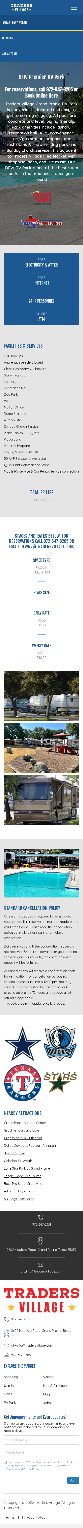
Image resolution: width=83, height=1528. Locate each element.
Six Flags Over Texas (19, 1199)
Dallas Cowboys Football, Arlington (30, 1146)
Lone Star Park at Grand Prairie (27, 1168)
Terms (9, 1517)
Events (9, 1385)
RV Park (10, 1403)
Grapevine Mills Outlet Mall (23, 1138)
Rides (8, 1394)
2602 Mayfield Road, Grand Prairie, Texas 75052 (42, 1250)
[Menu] (73, 7)
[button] (43, 8)
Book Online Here (41, 96)
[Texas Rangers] (23, 1082)
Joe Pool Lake (14, 1153)
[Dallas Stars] (60, 1082)
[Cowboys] (23, 1043)
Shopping (11, 1377)
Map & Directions (55, 1386)
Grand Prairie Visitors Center (25, 1123)
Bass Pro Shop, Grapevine (23, 1184)
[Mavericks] (60, 1043)
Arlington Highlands (18, 1191)
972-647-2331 (41, 1224)
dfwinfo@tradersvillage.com (41, 1271)
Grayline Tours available (21, 1130)
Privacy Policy (31, 1469)
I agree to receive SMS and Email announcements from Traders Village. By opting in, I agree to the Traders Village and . (41, 1466)
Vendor (48, 1377)
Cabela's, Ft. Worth (18, 1161)
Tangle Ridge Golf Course (22, 1176)
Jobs (47, 1403)
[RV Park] (41, 696)
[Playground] (41, 748)
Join (73, 1480)
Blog (46, 1394)
